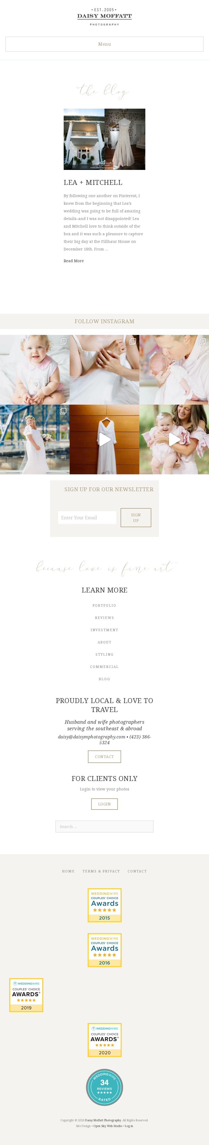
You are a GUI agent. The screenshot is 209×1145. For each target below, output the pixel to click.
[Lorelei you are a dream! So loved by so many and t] (174, 370)
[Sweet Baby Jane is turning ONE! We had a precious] (35, 370)
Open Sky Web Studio (107, 1126)
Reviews (104, 617)
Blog (104, 679)
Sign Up (136, 517)
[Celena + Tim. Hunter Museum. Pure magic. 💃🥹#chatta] (104, 439)
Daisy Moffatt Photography (103, 1120)
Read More (74, 260)
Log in (129, 1126)
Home (68, 871)
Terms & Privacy (101, 871)
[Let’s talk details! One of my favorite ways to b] (104, 370)
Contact (137, 871)
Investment (104, 630)
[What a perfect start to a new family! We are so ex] (35, 439)
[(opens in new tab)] (105, 920)
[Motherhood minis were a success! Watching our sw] (174, 439)
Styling (105, 654)
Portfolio (104, 605)
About (105, 642)
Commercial (104, 666)
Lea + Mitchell (93, 182)
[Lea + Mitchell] (104, 168)
